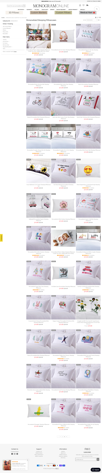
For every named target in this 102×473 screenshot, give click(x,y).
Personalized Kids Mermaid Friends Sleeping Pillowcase (88, 356)
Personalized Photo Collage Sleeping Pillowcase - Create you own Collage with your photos (39, 50)
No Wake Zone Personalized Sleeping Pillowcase (63, 286)
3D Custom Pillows (7, 26)
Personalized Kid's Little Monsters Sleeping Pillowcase (38, 252)
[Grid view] (98, 20)
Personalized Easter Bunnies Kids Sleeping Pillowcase (38, 85)
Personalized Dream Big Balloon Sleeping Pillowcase (88, 390)
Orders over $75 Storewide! (51, 1)
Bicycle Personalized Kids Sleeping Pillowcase (38, 117)
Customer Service (15, 451)
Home (3, 17)
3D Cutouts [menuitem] (21, 9)
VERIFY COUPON (39, 456)
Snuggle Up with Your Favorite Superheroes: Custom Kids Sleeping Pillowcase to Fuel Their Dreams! (88, 322)
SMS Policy (63, 457)
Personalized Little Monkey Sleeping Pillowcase (63, 219)
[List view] (100, 20)
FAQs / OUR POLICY (39, 454)
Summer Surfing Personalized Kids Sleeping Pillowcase (88, 287)
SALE (4, 48)
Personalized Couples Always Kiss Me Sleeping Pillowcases (38, 150)
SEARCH (63, 451)
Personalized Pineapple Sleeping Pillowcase (38, 424)
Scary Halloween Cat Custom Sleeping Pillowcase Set (39, 185)
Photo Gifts (5, 31)
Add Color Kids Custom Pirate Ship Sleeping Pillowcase (63, 117)
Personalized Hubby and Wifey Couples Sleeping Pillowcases (88, 252)
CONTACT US (89, 1)
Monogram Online (51, 468)
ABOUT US (63, 453)
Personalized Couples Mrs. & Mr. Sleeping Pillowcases (63, 150)
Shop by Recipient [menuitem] (61, 9)
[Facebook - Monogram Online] (95, 17)
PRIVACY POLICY (63, 454)
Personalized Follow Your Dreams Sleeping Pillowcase (63, 356)
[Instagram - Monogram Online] (98, 17)
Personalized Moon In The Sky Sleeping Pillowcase (88, 50)
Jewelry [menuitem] (52, 9)
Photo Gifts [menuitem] (45, 9)
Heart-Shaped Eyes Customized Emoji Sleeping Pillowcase (88, 185)
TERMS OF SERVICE (63, 456)
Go (98, 459)
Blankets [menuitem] (29, 9)
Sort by (84, 20)
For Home (5, 43)
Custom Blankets (7, 28)
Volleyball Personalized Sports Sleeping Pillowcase (38, 219)
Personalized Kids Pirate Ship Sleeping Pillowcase (88, 150)
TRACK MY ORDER (96, 1)
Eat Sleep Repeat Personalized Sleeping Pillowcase (63, 185)
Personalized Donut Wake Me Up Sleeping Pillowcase (88, 425)
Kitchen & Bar (6, 45)
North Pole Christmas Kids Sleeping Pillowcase (88, 117)
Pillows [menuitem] (37, 9)
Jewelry (4, 39)
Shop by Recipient (7, 46)
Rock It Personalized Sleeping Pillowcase (88, 84)
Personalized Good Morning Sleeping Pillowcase (63, 389)
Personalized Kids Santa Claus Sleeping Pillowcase (63, 85)
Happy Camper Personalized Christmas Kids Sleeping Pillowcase (63, 321)
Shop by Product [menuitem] (72, 9)
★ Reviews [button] (1, 238)
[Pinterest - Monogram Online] (100, 17)
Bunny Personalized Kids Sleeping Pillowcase (39, 355)
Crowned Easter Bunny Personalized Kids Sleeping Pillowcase (38, 321)
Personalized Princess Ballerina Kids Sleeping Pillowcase (63, 425)
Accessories (5, 41)
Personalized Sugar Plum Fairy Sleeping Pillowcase (38, 287)
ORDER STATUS (39, 453)
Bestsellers (5, 33)
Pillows (4, 30)
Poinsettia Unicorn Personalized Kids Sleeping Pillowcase (38, 390)
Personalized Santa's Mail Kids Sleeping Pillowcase (88, 219)
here (15, 51)
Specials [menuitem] (82, 9)
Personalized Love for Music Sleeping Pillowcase (63, 49)
